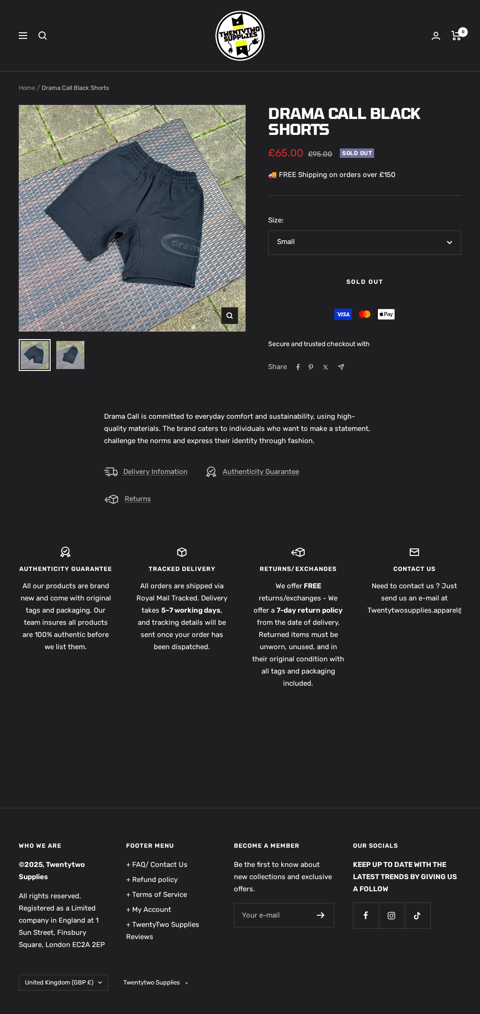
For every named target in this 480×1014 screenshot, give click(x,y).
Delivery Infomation (155, 471)
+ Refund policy (152, 879)
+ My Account (148, 909)
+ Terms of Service (156, 894)
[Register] (321, 915)
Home (27, 87)
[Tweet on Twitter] (326, 367)
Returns (138, 499)
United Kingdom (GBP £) (59, 982)
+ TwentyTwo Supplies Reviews (162, 930)
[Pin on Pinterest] (310, 367)
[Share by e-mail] (341, 367)
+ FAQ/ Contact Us (157, 864)
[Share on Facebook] (298, 367)
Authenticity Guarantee (261, 471)
